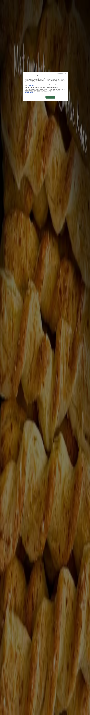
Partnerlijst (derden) (29, 92)
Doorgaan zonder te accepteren (62, 73)
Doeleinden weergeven (40, 96)
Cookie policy (31, 85)
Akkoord (50, 97)
